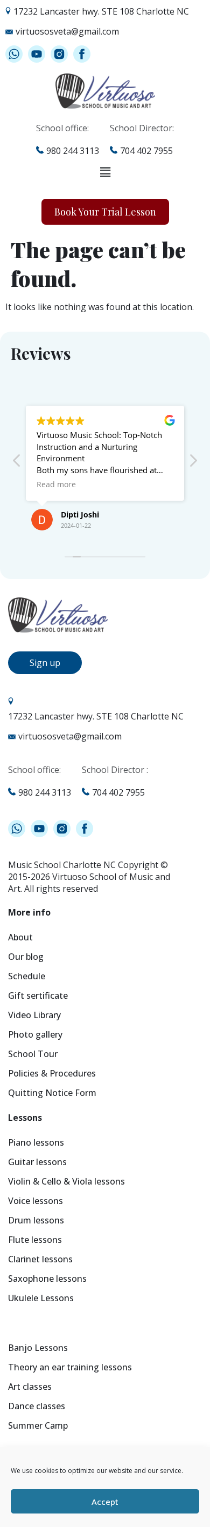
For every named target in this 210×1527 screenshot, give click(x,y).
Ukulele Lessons (41, 1299)
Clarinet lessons (40, 1260)
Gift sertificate (38, 996)
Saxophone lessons (47, 1279)
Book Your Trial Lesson (105, 211)
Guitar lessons (37, 1163)
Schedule (26, 977)
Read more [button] (56, 484)
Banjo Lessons (38, 1348)
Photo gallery (35, 1035)
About (20, 938)
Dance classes (36, 1407)
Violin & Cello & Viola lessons (66, 1182)
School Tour (33, 1055)
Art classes (30, 1387)
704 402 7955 (146, 151)
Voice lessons (35, 1201)
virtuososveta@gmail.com (67, 31)
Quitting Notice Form (52, 1093)
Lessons (25, 1118)
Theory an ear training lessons (70, 1368)
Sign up (45, 663)
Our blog (26, 957)
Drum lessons (36, 1221)
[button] (105, 172)
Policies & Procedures (52, 1074)
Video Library (34, 1016)
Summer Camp (38, 1426)
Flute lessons (35, 1240)
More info (29, 913)
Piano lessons (36, 1143)
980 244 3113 (72, 151)
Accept (105, 1501)
